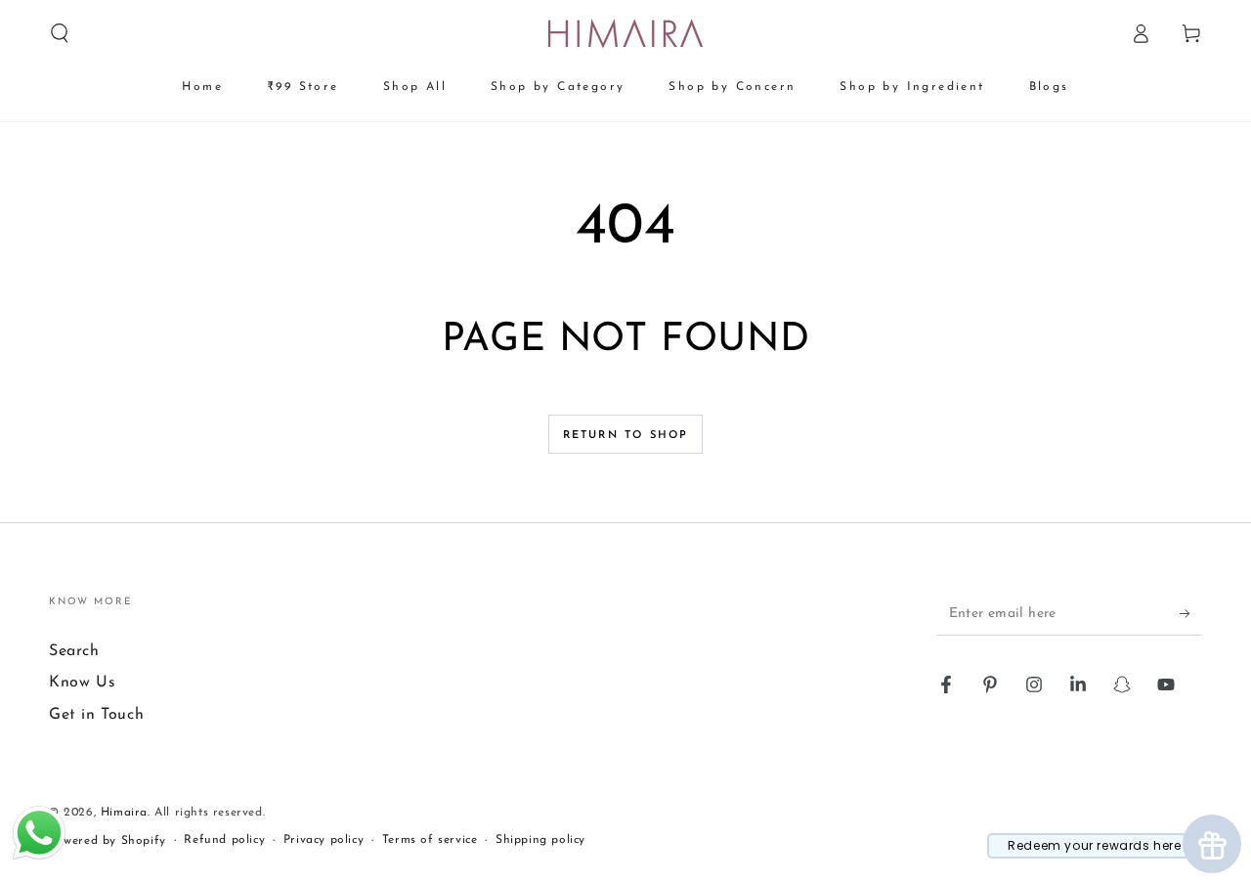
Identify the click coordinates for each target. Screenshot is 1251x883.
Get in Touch (96, 715)
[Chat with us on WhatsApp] (39, 858)
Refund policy (224, 840)
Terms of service (430, 840)
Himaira (124, 812)
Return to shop (626, 435)
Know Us (82, 682)
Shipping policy (540, 840)
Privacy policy (323, 840)
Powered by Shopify (107, 841)
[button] (59, 33)
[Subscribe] (1191, 613)
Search (74, 651)
